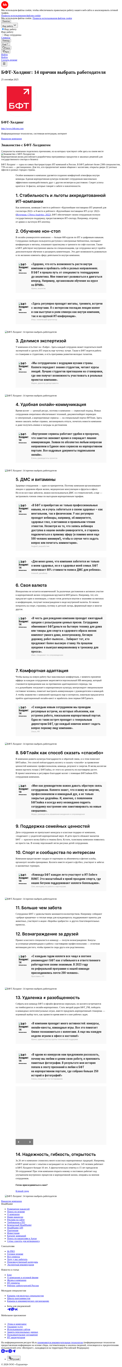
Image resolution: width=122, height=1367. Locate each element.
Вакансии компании (11, 138)
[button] (4, 54)
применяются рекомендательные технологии (60, 1342)
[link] (6, 48)
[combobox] (14, 1358)
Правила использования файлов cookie (52, 18)
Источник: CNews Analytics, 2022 (33, 214)
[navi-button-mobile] (4, 63)
